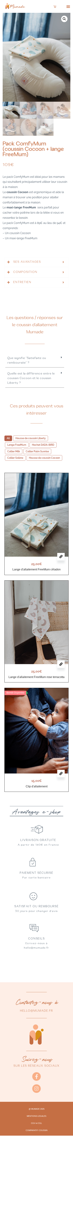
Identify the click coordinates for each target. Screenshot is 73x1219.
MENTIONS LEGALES (36, 1116)
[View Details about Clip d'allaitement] (61, 773)
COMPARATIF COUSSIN (36, 1130)
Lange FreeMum (16, 444)
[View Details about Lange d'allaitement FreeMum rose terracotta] (61, 664)
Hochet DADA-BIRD (43, 444)
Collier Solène (15, 457)
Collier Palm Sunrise (37, 451)
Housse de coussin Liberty (30, 438)
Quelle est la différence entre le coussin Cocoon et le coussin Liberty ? (31, 378)
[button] (68, 6)
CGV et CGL (36, 1123)
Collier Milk (13, 451)
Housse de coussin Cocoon (44, 457)
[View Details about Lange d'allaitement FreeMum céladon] (61, 556)
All (8, 438)
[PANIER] (55, 6)
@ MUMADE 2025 (36, 1109)
